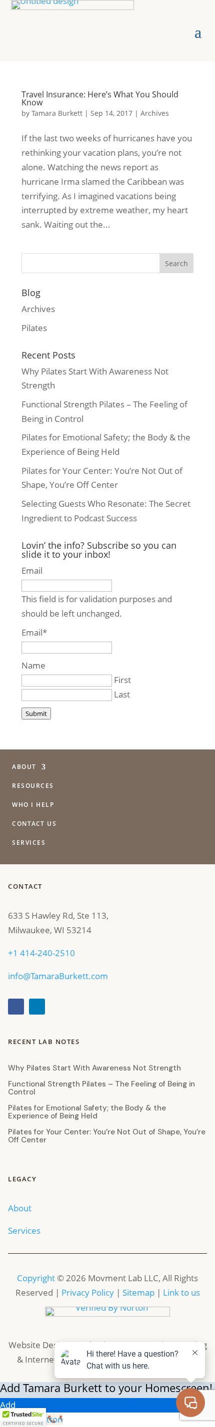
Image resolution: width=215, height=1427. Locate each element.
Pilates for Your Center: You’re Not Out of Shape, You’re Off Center (107, 1136)
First (122, 680)
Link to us (181, 1292)
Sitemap (138, 1292)
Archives (154, 113)
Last (122, 694)
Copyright (36, 1278)
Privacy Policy (88, 1292)
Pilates (34, 328)
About (24, 767)
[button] (23, 1417)
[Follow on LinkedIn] (37, 1007)
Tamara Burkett (57, 113)
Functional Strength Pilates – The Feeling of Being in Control (101, 1088)
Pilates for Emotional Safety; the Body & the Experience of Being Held (87, 1112)
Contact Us (34, 824)
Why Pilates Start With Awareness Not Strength (94, 1068)
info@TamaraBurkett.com (58, 976)
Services (29, 843)
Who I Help (33, 805)
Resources (33, 786)
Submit (36, 713)
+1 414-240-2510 (41, 953)
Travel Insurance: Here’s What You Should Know (100, 98)
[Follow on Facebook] (16, 1007)
